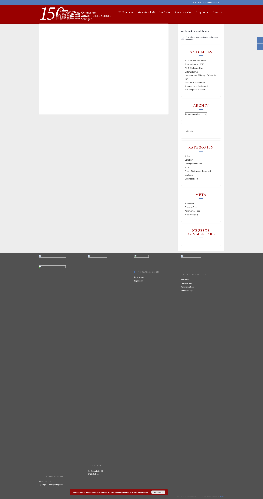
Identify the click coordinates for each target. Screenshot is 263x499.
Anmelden (189, 203)
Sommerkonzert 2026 (194, 64)
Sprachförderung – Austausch (198, 171)
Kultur (187, 156)
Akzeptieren (158, 492)
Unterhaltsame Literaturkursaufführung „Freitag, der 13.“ (201, 75)
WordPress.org (191, 214)
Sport (187, 167)
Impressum (138, 280)
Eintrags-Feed (191, 207)
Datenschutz (139, 277)
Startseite (189, 174)
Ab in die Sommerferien (195, 60)
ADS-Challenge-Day (194, 67)
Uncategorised (191, 178)
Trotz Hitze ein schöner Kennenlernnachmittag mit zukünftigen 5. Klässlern (196, 86)
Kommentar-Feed (192, 210)
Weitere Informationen (140, 492)
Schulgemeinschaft (193, 163)
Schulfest (189, 159)
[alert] (201, 38)
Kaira (222, 496)
